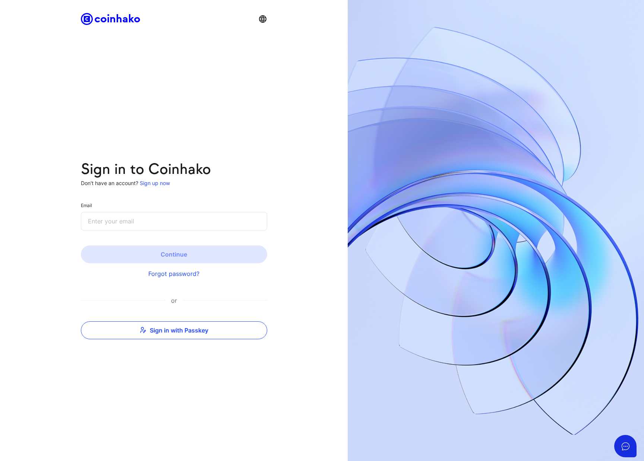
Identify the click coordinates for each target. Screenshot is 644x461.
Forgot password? (173, 273)
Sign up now (154, 183)
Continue (174, 254)
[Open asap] (625, 446)
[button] (262, 19)
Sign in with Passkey (179, 330)
